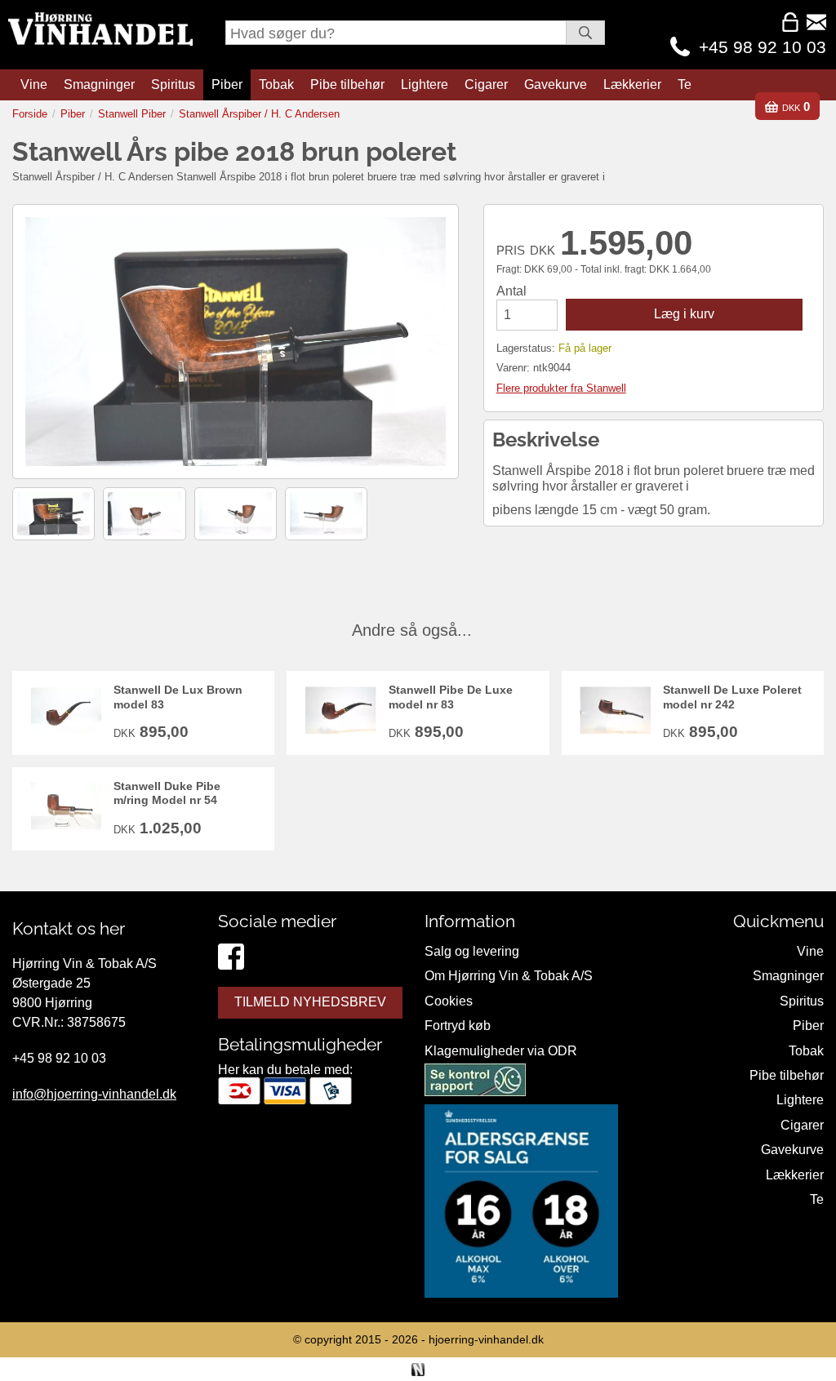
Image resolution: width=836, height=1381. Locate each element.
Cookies (449, 1001)
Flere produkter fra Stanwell (561, 388)
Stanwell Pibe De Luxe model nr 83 (451, 696)
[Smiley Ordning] (475, 1083)
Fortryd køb (458, 1025)
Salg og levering (472, 951)
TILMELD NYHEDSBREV (310, 1002)
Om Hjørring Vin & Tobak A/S (509, 976)
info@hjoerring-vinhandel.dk (94, 1094)
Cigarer (486, 84)
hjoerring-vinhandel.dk (486, 1339)
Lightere (424, 84)
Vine (33, 84)
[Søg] (585, 32)
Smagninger (99, 84)
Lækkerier (632, 84)
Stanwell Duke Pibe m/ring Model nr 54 (166, 792)
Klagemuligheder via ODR (501, 1051)
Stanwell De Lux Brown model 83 (177, 696)
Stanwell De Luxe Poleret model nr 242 (732, 696)
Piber (226, 84)
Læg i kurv (684, 314)
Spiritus (173, 84)
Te (684, 84)
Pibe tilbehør (347, 84)
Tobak (276, 84)
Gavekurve (555, 84)
